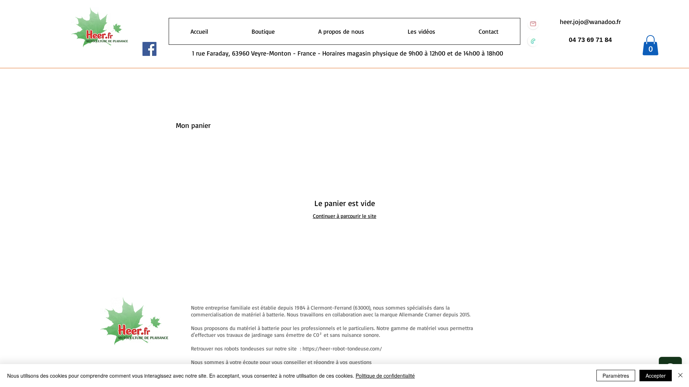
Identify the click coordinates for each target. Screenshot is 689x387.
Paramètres (616, 375)
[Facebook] (149, 49)
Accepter (656, 375)
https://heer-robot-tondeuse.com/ (342, 348)
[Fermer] (680, 375)
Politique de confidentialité (385, 375)
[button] (650, 45)
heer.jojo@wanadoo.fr (590, 21)
